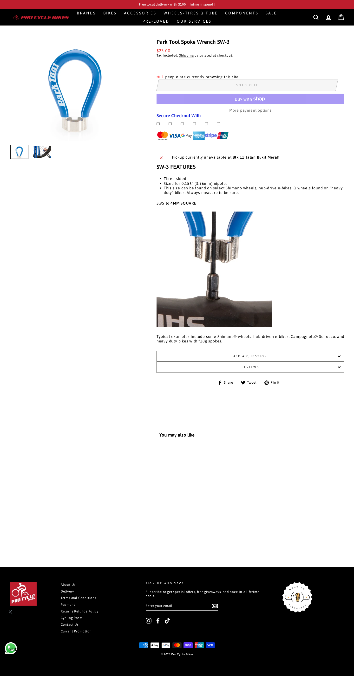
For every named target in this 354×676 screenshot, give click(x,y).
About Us (68, 584)
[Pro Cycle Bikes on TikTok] (167, 621)
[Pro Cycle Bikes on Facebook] (158, 621)
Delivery (67, 591)
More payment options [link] (250, 110)
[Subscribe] (215, 606)
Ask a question (250, 356)
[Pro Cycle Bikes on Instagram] (148, 621)
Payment (68, 604)
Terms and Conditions (78, 598)
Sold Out (41, 536)
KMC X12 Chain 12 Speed (35, 657)
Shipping (186, 55)
